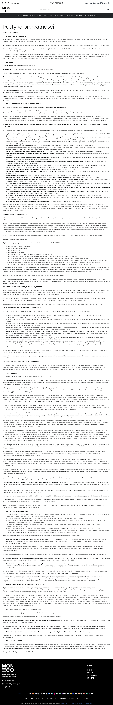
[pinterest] (8, 3)
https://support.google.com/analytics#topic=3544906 (56, 560)
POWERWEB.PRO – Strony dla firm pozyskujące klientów (76, 703)
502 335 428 (15, 3)
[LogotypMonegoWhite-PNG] (6, 7)
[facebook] (2, 3)
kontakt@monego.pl (12, 684)
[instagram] (5, 3)
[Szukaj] (56, 9)
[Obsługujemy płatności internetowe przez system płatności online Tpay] (56, 693)
